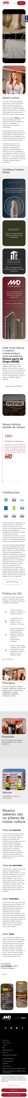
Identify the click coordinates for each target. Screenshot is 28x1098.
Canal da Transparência (8, 1058)
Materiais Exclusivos (7, 1050)
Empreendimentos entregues (9, 1055)
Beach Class (5, 1063)
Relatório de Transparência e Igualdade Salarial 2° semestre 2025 (13, 1072)
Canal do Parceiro (6, 1066)
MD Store (4, 1052)
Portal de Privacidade (7, 1061)
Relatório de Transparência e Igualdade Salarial (13, 1068)
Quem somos (5, 1040)
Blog (3, 1047)
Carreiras (4, 1045)
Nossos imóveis (6, 1042)
